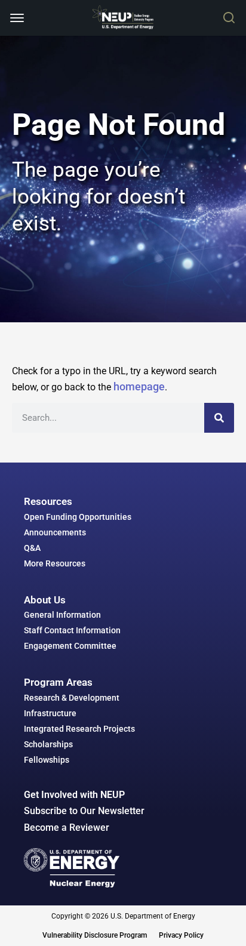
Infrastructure (50, 713)
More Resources (54, 563)
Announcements (55, 532)
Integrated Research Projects (79, 729)
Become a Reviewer (66, 827)
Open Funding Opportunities (77, 517)
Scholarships (48, 744)
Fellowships (46, 760)
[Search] (219, 418)
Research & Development (71, 697)
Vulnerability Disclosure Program (94, 935)
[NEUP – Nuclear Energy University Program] (123, 17)
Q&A (32, 548)
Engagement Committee (70, 646)
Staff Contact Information (72, 630)
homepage (139, 386)
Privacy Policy (181, 935)
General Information (62, 615)
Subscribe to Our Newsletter (84, 810)
